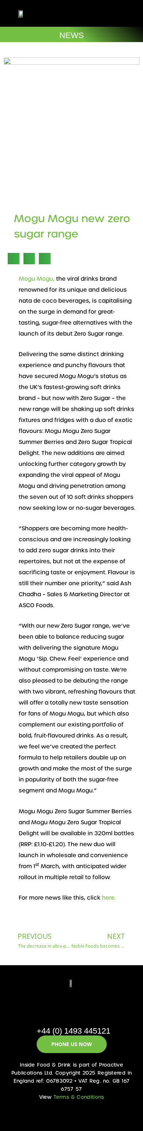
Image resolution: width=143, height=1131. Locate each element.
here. (109, 898)
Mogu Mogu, (37, 279)
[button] (109, 13)
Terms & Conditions (79, 1097)
